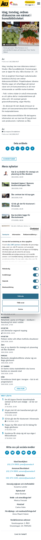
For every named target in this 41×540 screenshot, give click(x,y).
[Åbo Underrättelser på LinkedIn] (29, 453)
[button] (29, 4)
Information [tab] (16, 234)
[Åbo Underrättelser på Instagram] (18, 453)
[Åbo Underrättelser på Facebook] (7, 453)
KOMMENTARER (9, 159)
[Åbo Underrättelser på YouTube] (23, 453)
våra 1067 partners (14, 245)
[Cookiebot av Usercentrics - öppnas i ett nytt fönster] (30, 229)
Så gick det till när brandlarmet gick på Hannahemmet (21, 412)
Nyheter (4, 328)
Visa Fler (20, 389)
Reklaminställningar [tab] (30, 234)
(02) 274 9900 (13, 464)
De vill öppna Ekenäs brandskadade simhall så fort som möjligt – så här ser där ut (21, 403)
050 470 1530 (12, 478)
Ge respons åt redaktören (12, 132)
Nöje (3, 377)
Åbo (2, 345)
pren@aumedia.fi (27, 464)
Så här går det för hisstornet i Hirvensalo (22, 420)
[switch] (36, 274)
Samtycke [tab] (5, 234)
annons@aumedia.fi (27, 471)
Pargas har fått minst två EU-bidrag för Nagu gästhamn (21, 427)
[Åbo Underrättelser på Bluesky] (13, 453)
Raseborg (5, 318)
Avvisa (20, 309)
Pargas (4, 356)
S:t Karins (5, 366)
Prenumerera (30, 2)
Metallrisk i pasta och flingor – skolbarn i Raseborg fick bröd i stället (18, 322)
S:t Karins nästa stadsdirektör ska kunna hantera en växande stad (18, 371)
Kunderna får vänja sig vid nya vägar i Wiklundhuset (20, 435)
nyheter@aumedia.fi (27, 478)
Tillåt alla (20, 296)
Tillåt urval (20, 303)
